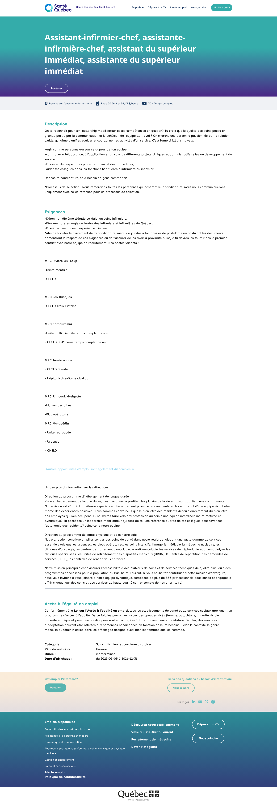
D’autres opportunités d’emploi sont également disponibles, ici (90, 469)
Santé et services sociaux (60, 766)
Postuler (56, 88)
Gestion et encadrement (59, 759)
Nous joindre (198, 7)
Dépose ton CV (157, 7)
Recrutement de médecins (151, 739)
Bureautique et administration (63, 742)
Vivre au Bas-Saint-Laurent (152, 732)
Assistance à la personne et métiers (66, 735)
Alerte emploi (178, 7)
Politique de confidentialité (65, 777)
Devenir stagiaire (144, 747)
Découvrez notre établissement (155, 725)
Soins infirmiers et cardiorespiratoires (67, 729)
